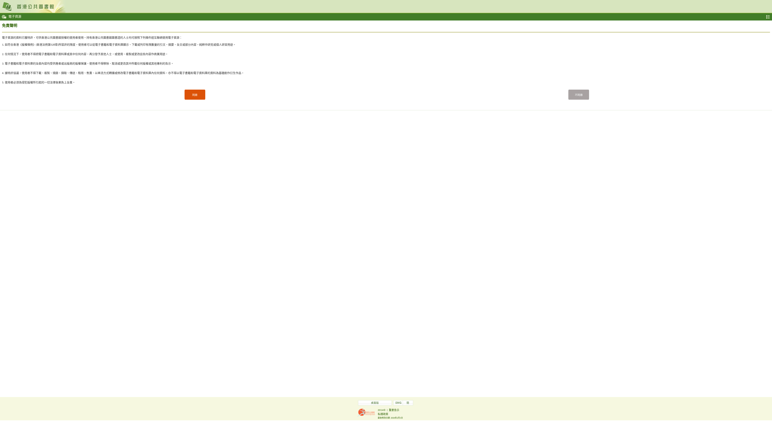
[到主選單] (768, 16)
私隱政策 (383, 414)
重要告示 (394, 410)
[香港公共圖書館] (386, 6)
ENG (398, 403)
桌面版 (375, 403)
